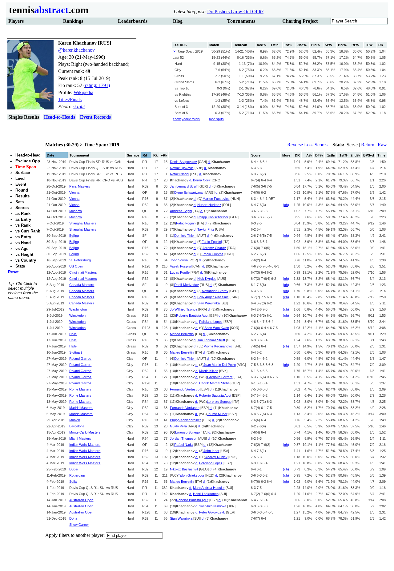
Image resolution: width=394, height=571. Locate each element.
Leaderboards (132, 21)
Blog (178, 21)
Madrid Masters (81, 408)
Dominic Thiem (185, 235)
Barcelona (76, 426)
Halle (73, 334)
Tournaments (241, 21)
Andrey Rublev (216, 457)
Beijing (74, 235)
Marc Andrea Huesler (209, 488)
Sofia (73, 481)
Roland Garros (80, 358)
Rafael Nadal (179, 174)
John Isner (211, 451)
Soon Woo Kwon (216, 328)
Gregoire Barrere (220, 377)
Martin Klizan (208, 371)
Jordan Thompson (183, 438)
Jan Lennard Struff (184, 186)
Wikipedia (83, 92)
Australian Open (81, 500)
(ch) (286, 205)
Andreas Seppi (181, 211)
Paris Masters (79, 186)
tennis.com (47, 9)
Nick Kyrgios (206, 278)
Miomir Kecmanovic (218, 346)
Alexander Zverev (215, 291)
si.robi (79, 106)
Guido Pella (178, 426)
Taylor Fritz (205, 229)
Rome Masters (80, 389)
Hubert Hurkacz (209, 205)
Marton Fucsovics (216, 198)
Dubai (73, 469)
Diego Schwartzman (189, 192)
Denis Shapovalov (183, 162)
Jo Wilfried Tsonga (183, 309)
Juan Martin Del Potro (219, 365)
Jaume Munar (217, 414)
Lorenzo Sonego (219, 401)
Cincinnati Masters (83, 272)
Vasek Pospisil (180, 266)
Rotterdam (77, 475)
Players (16, 21)
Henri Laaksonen (206, 494)
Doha (73, 518)
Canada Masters (81, 285)
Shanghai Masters (82, 223)
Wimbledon (77, 315)
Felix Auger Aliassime (213, 297)
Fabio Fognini (186, 223)
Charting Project (300, 21)
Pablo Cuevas (213, 254)
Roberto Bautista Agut (192, 315)
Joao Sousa (179, 260)
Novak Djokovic (182, 168)
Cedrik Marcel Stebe (214, 383)
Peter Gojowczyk (212, 512)
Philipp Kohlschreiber (212, 217)
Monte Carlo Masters (85, 432)
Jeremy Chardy (214, 248)
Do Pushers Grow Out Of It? (235, 11)
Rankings (73, 21)
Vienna (74, 192)
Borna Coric (202, 180)
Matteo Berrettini (182, 334)
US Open (76, 266)
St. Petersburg (80, 260)
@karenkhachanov (76, 50)
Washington (78, 309)
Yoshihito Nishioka (212, 506)
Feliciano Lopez (211, 321)
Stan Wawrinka (208, 303)
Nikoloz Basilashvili (184, 469)
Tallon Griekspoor (191, 475)
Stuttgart (75, 352)
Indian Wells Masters (84, 444)
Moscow (75, 211)
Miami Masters (80, 438)
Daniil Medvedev (186, 285)
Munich (74, 420)
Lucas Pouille (180, 272)
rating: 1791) (97, 85)
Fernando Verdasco (184, 389)
